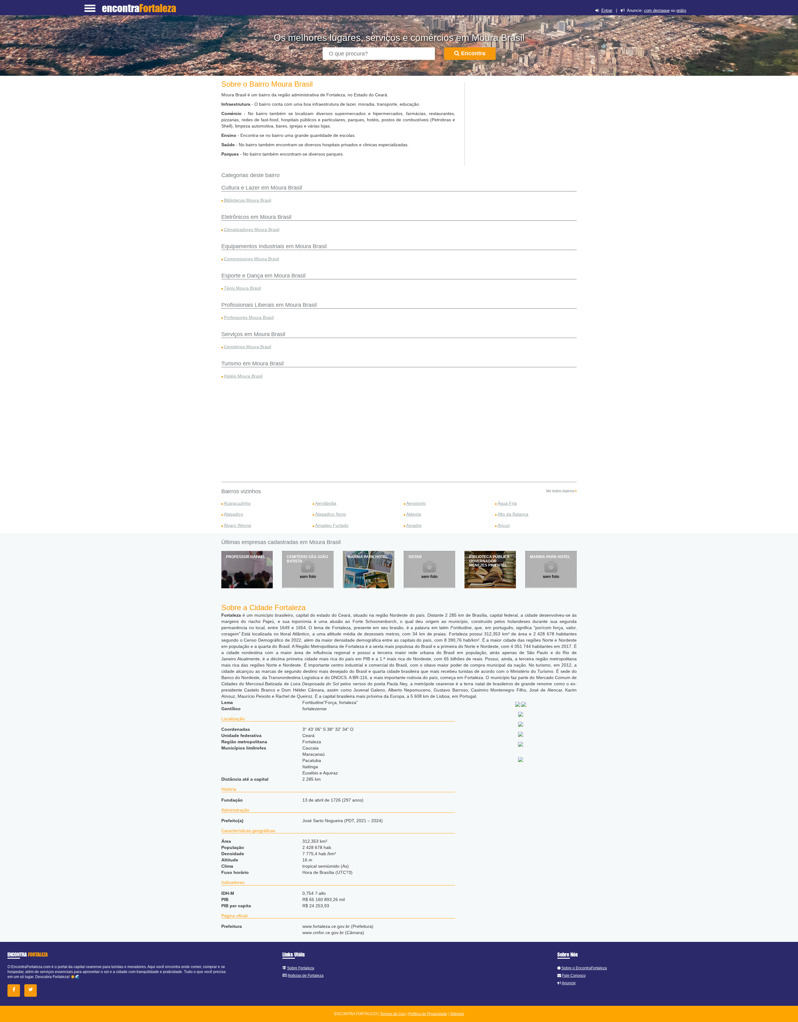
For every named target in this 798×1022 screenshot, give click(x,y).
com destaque (657, 10)
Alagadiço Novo (330, 514)
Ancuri (504, 525)
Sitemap (457, 1014)
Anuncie (569, 983)
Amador (414, 525)
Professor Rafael (245, 557)
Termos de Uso (393, 1014)
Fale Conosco (574, 975)
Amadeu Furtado (332, 525)
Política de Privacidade (427, 1014)
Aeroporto (416, 503)
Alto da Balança (513, 514)
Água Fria (507, 503)
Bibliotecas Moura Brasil (247, 200)
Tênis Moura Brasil (242, 288)
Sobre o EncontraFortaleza (584, 968)
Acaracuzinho (237, 503)
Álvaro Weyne (237, 525)
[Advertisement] (521, 121)
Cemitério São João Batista (307, 559)
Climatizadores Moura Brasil (251, 229)
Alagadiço (233, 514)
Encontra (472, 53)
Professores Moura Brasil (249, 317)
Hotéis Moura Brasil (243, 376)
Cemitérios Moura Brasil (247, 346)
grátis (681, 10)
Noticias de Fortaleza (306, 975)
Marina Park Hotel (368, 557)
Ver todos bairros (560, 491)
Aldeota (413, 514)
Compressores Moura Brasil (251, 258)
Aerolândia (325, 503)
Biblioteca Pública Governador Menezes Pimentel (489, 561)
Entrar (606, 10)
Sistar (415, 557)
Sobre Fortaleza (300, 968)
